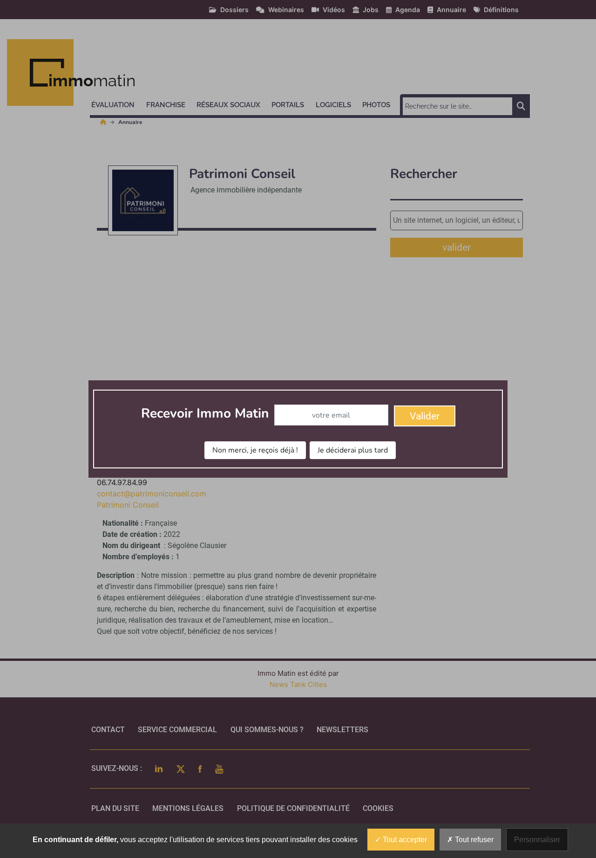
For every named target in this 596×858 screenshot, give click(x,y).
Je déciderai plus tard (353, 450)
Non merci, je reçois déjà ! (255, 450)
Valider (425, 416)
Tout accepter (404, 840)
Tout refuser (473, 840)
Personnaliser (537, 840)
